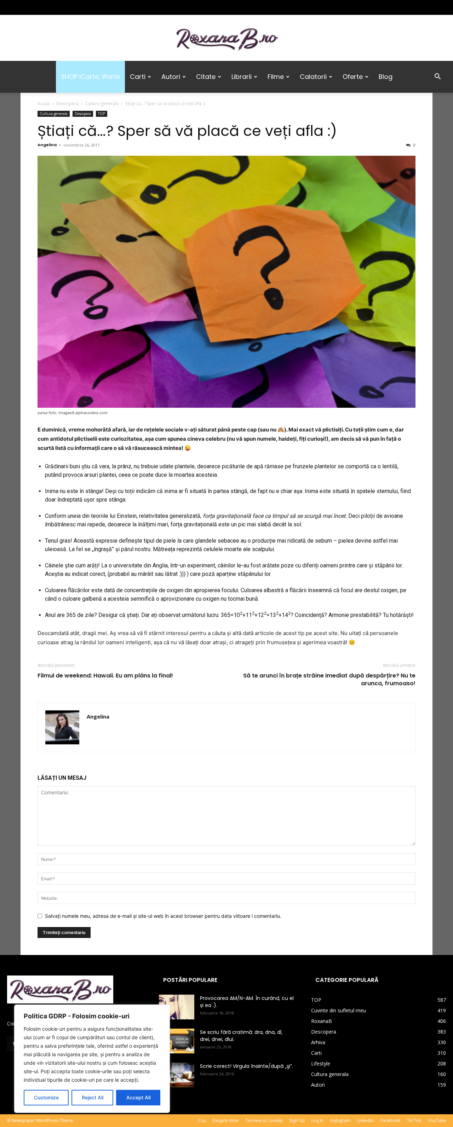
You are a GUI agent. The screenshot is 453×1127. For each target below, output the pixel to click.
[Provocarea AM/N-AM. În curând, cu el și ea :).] (176, 1007)
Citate (206, 76)
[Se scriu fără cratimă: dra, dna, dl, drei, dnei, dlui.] (176, 1041)
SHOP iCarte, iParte (90, 76)
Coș (202, 1120)
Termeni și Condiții (264, 1120)
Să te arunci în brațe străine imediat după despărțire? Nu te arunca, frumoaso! (329, 679)
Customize (46, 1097)
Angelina (47, 145)
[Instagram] (24, 7)
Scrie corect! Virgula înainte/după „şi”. (246, 1066)
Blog (385, 76)
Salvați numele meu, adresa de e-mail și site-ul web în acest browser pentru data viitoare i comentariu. (163, 916)
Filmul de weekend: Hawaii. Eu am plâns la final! (105, 676)
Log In (317, 1120)
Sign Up (297, 1120)
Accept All (138, 1097)
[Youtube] (59, 7)
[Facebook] (12, 7)
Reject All (92, 1097)
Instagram (340, 1120)
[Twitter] (35, 7)
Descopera (67, 104)
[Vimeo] (47, 7)
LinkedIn (365, 1120)
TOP (101, 113)
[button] (437, 77)
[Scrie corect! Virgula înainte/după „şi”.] (176, 1075)
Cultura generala (102, 104)
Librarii (241, 76)
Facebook (390, 1120)
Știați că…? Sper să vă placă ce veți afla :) (187, 131)
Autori (170, 76)
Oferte (353, 76)
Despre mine (226, 1120)
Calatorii (313, 76)
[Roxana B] (226, 38)
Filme (276, 76)
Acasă (44, 104)
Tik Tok (414, 1120)
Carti (137, 76)
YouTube (437, 1120)
